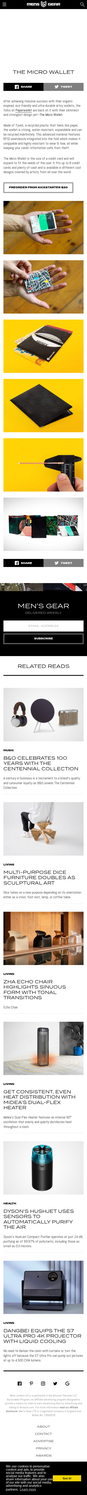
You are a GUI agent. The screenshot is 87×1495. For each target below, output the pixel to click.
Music (8, 750)
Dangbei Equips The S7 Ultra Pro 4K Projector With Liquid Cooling (42, 1336)
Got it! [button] (67, 1478)
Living (8, 865)
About (43, 1427)
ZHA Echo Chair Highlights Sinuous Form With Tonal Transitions (34, 989)
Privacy (43, 1448)
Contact (43, 1434)
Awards (44, 1456)
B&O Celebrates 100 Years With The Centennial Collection (40, 764)
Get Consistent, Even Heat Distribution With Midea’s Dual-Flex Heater (39, 1100)
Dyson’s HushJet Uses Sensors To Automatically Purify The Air (38, 1219)
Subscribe (43, 639)
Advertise (43, 1441)
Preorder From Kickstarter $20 (38, 187)
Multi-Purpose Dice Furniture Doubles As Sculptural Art (39, 878)
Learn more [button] (28, 1489)
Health (9, 1204)
